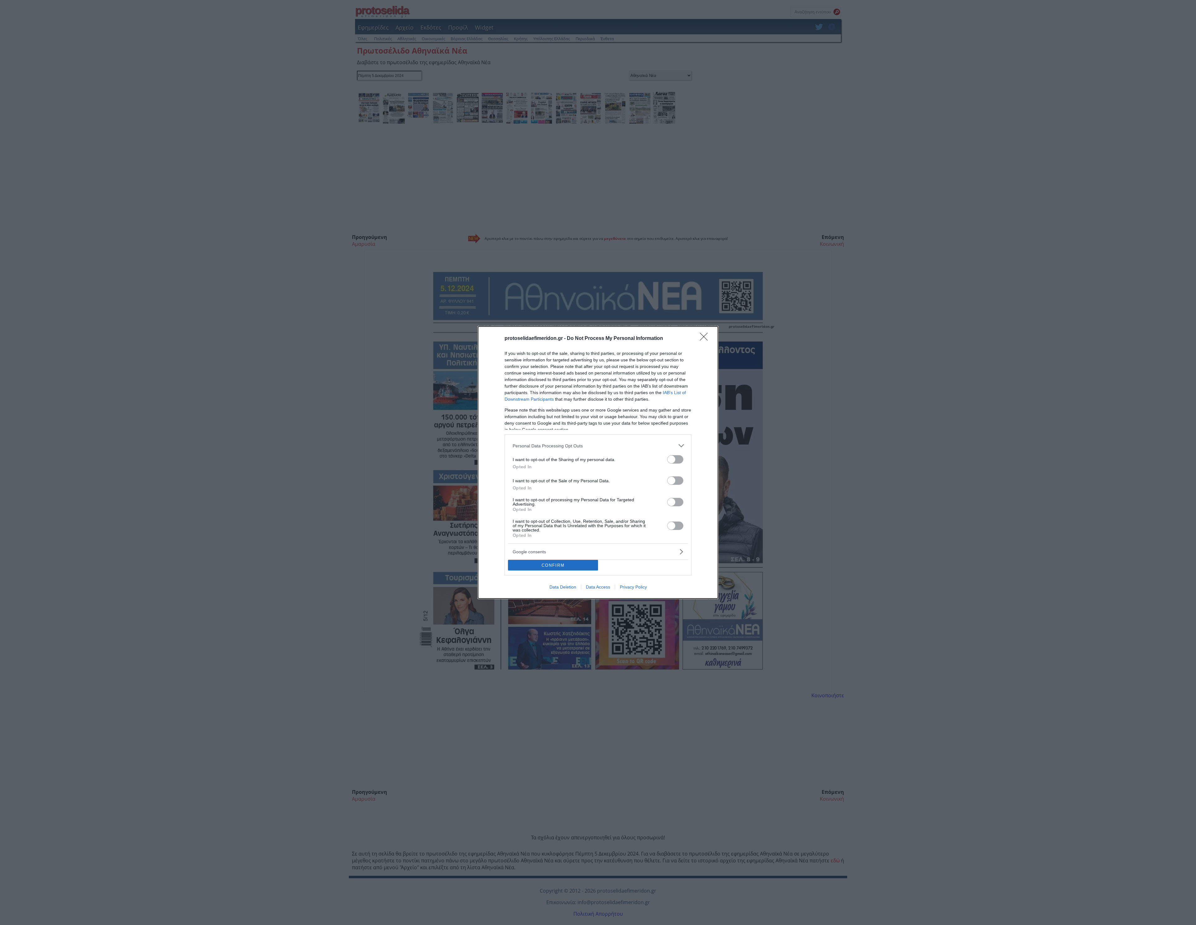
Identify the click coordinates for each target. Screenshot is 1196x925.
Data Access (598, 586)
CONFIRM (553, 565)
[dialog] (598, 462)
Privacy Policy (633, 586)
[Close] (706, 339)
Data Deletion (562, 586)
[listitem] (598, 445)
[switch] (675, 459)
